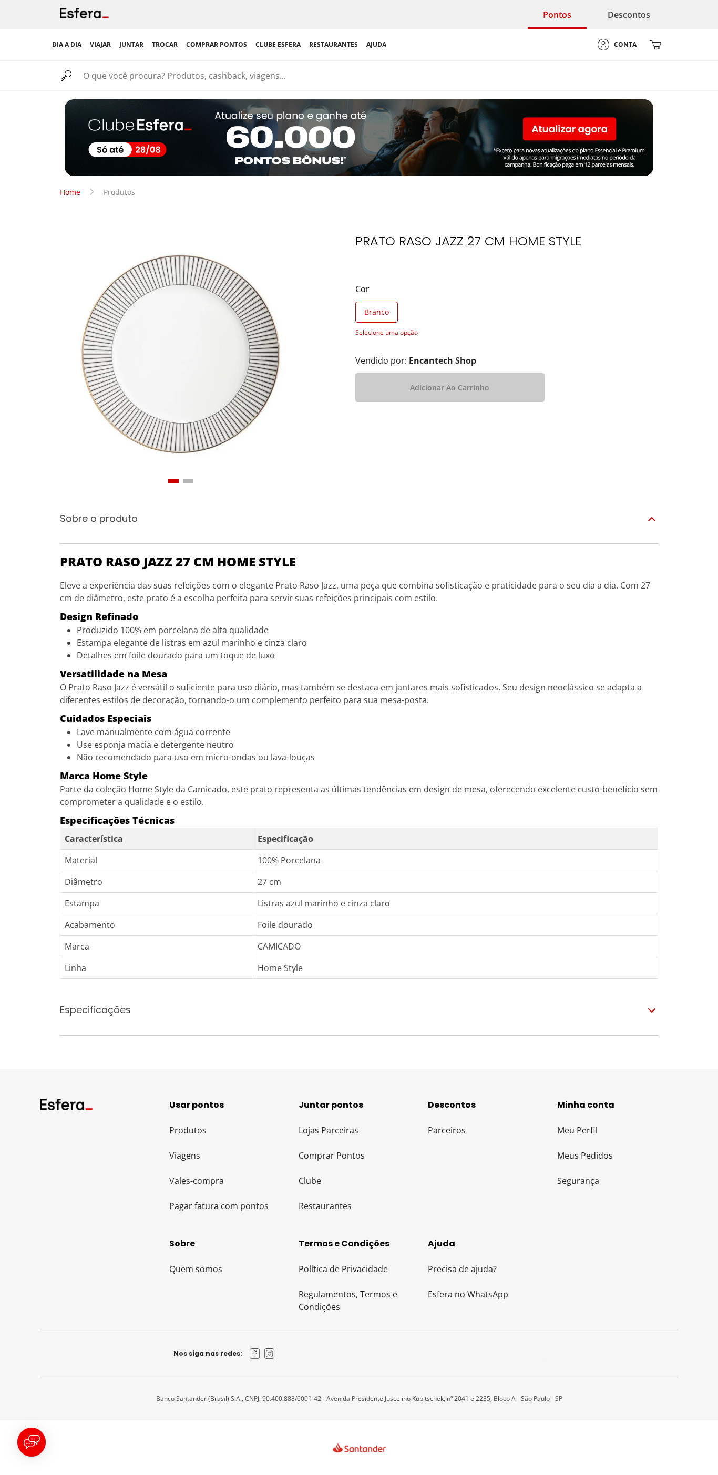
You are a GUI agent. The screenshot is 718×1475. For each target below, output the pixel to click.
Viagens (184, 1155)
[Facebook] (255, 1353)
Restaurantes (325, 1206)
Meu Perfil (577, 1130)
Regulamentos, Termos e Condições (348, 1300)
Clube (310, 1181)
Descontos (629, 14)
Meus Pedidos (585, 1155)
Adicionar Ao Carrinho (449, 388)
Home (70, 192)
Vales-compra (196, 1181)
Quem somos (195, 1269)
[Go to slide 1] (173, 481)
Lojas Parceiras (328, 1130)
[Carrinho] (655, 44)
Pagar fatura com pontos (219, 1206)
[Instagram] (269, 1353)
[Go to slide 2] (188, 481)
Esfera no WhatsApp (468, 1294)
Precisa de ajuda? (462, 1269)
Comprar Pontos (332, 1155)
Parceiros (447, 1130)
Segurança (578, 1181)
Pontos (557, 14)
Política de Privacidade (343, 1269)
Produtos (188, 1130)
